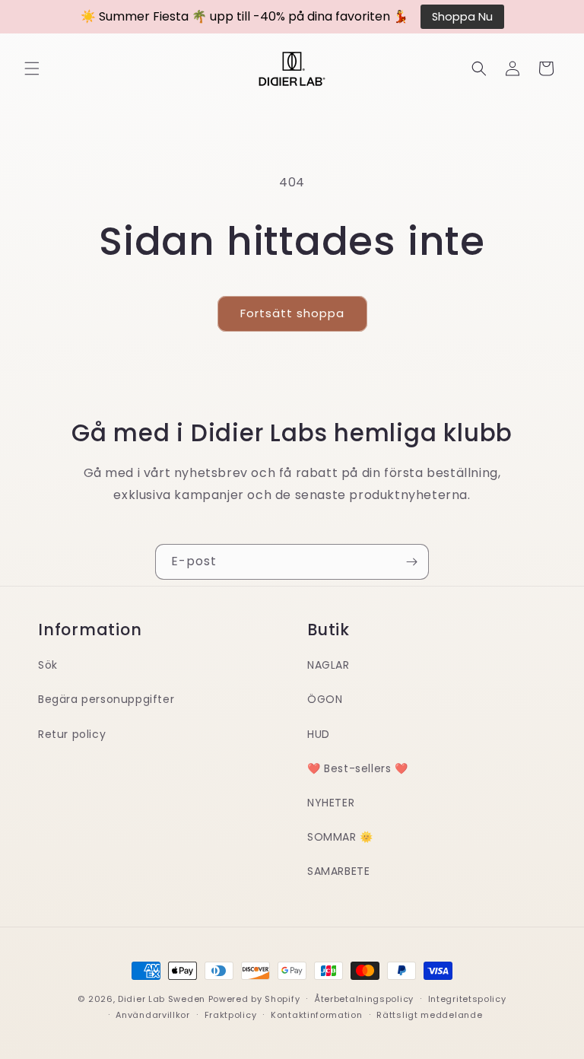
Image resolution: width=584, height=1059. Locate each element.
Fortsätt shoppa (292, 313)
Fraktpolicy (231, 1015)
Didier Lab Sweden (161, 999)
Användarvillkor (153, 1015)
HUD (318, 734)
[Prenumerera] (411, 562)
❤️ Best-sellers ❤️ (357, 768)
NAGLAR (328, 665)
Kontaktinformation (317, 1015)
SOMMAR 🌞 (340, 836)
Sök (48, 665)
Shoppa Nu (462, 16)
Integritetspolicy (467, 999)
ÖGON (324, 699)
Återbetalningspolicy (364, 999)
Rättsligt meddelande (429, 1015)
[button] (32, 68)
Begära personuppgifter (106, 699)
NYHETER (330, 802)
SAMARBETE (338, 871)
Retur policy (72, 734)
